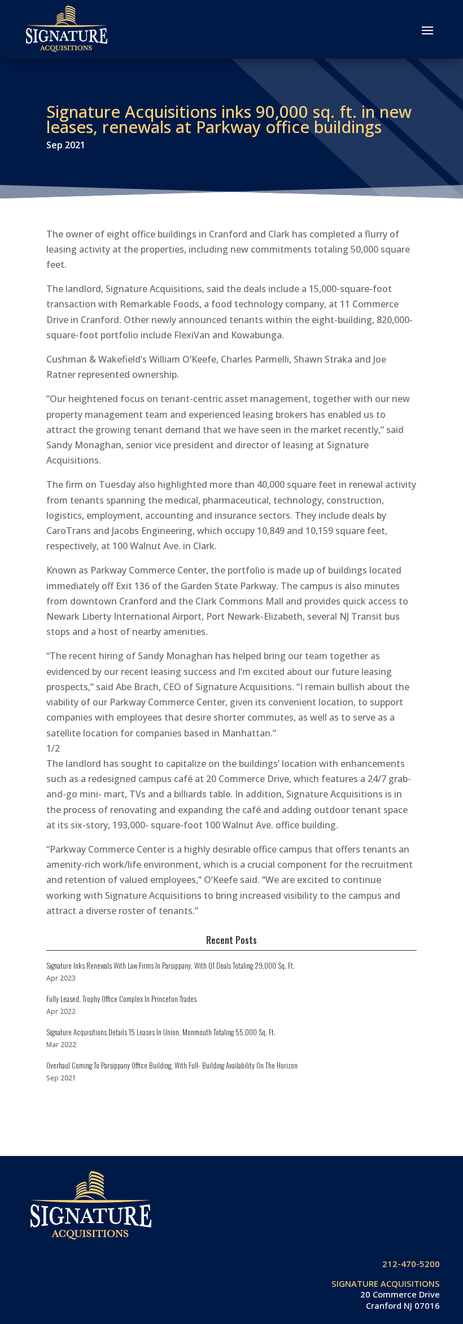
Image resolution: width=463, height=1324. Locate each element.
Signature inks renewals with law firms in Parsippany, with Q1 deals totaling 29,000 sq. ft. (170, 965)
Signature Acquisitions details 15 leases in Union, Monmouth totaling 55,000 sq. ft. (161, 1032)
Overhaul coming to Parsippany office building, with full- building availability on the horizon (172, 1065)
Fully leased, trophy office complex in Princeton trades (121, 998)
